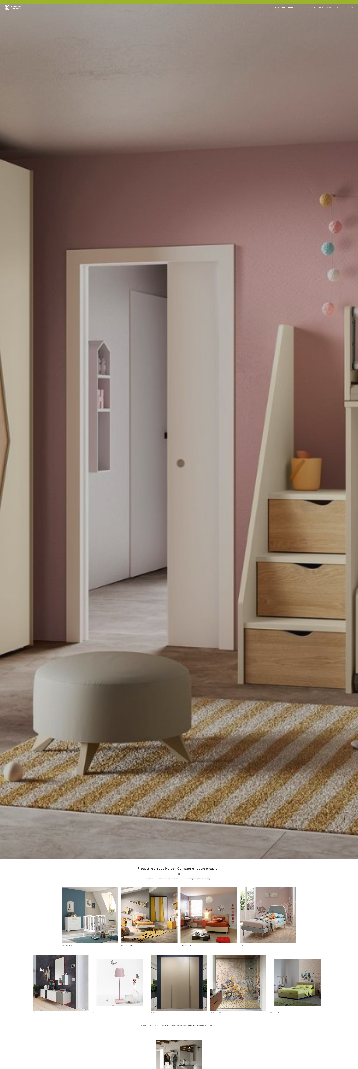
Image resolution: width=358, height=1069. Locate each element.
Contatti (341, 7)
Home (277, 7)
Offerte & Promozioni (315, 7)
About (283, 7)
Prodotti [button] (292, 7)
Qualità (301, 7)
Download (331, 7)
